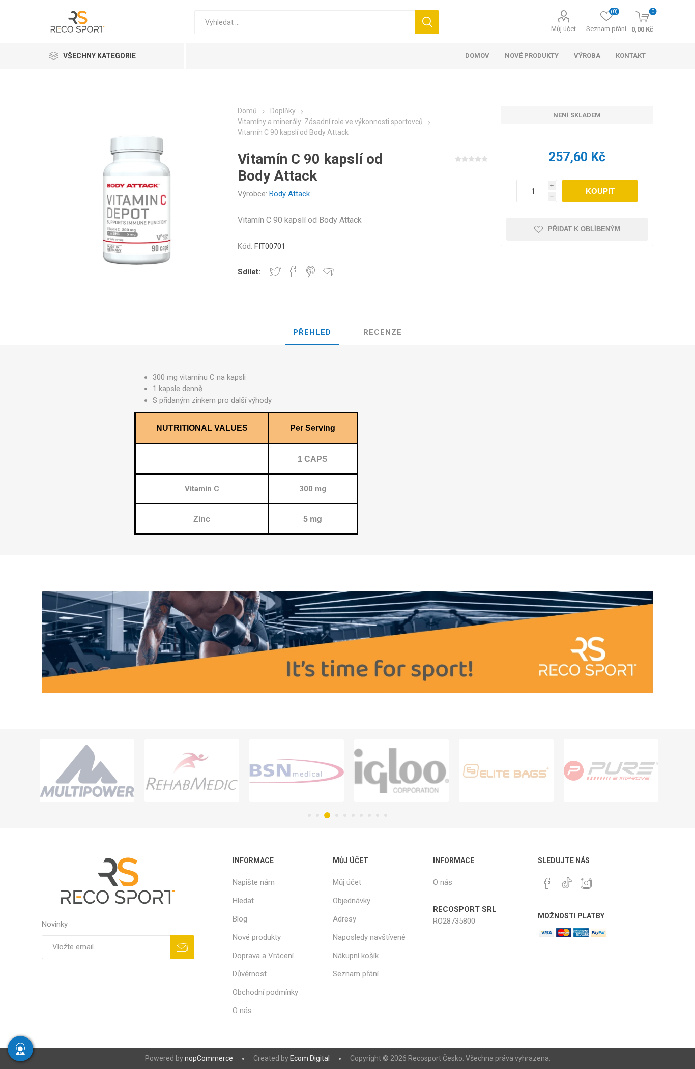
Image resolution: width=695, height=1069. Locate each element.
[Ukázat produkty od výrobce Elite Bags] (506, 770)
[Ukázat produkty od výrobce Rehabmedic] (191, 770)
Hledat (427, 22)
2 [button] (317, 815)
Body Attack (289, 193)
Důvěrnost (250, 973)
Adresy (344, 919)
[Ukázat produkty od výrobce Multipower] (87, 770)
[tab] (312, 332)
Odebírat (182, 947)
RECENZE (382, 332)
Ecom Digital (310, 1058)
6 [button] (353, 815)
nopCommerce (209, 1058)
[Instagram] (586, 883)
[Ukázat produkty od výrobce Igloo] (401, 770)
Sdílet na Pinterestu (310, 271)
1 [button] (309, 815)
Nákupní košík (356, 955)
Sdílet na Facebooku (293, 271)
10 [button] (385, 815)
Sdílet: (249, 271)
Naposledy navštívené (369, 937)
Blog (240, 919)
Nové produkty (257, 937)
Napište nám (254, 882)
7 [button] (361, 815)
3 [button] (327, 815)
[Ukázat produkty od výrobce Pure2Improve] (611, 770)
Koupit (600, 191)
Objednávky (351, 900)
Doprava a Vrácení (263, 955)
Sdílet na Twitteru (275, 271)
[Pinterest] (547, 883)
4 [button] (336, 815)
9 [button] (377, 815)
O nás (242, 1010)
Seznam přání (356, 973)
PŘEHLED (312, 332)
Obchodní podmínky (265, 992)
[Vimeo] (567, 880)
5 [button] (344, 815)
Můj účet (563, 29)
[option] (87, 770)
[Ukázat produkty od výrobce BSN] (296, 770)
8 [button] (369, 815)
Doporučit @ (328, 271)
